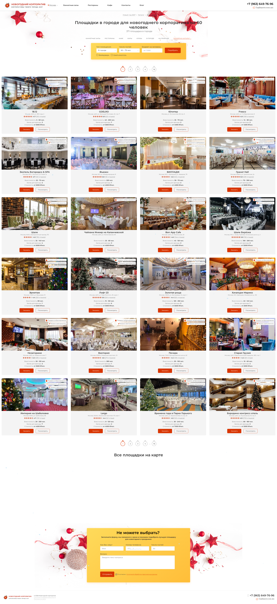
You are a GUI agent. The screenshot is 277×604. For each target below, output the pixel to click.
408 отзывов (248, 177)
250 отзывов (41, 297)
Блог (142, 5)
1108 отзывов (248, 117)
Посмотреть (43, 129)
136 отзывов (110, 177)
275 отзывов (110, 358)
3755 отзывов (248, 418)
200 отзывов (110, 297)
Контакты (126, 5)
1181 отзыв (41, 418)
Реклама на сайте (40, 599)
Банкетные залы (71, 5)
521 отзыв (110, 418)
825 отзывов (179, 297)
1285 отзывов (40, 358)
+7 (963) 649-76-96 (260, 4)
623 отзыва (109, 117)
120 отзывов (40, 177)
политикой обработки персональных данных (142, 574)
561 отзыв (248, 358)
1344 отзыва (179, 237)
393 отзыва (40, 117)
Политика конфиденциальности (45, 597)
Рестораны (93, 5)
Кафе (109, 5)
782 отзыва (40, 237)
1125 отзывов (179, 418)
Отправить (107, 574)
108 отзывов (179, 358)
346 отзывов (179, 177)
